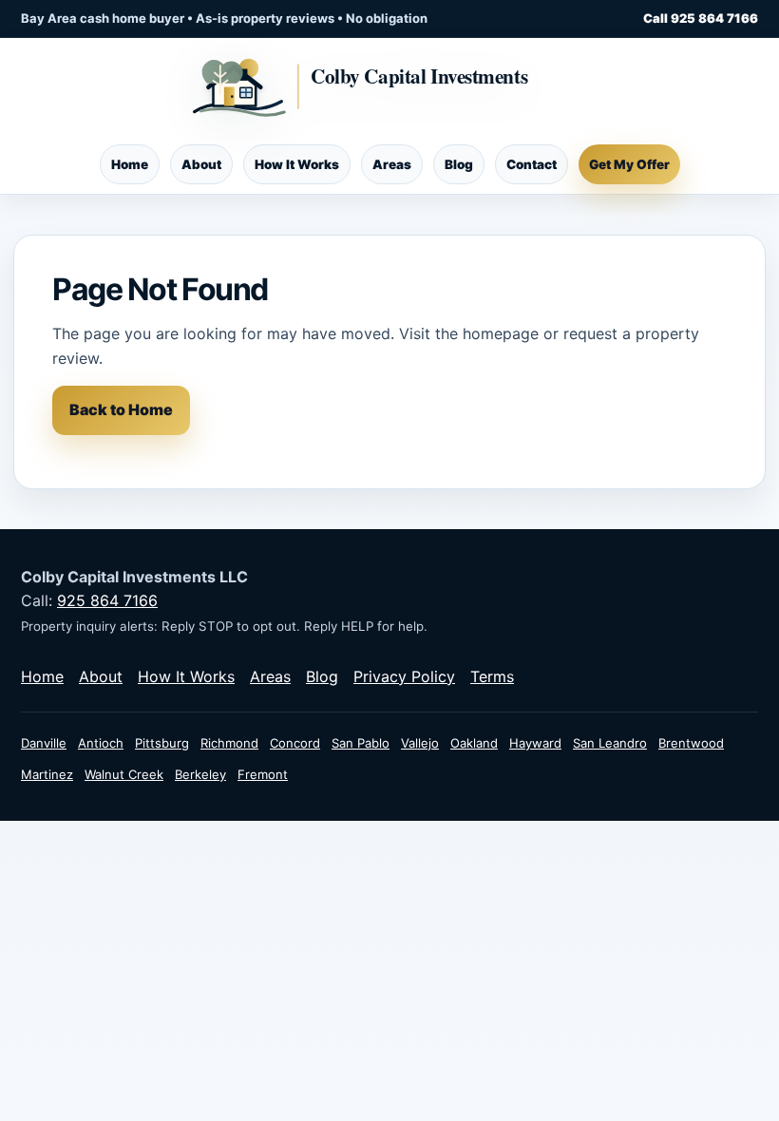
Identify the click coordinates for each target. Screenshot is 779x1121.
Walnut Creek (124, 774)
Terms (492, 676)
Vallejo (420, 742)
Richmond (229, 742)
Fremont (263, 774)
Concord (295, 742)
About (201, 164)
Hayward (535, 742)
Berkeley (200, 774)
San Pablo (361, 742)
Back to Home (121, 409)
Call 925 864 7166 (700, 18)
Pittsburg (162, 742)
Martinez (47, 774)
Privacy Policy (404, 676)
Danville (43, 742)
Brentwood (691, 742)
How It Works (297, 164)
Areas (391, 164)
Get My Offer (629, 164)
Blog (459, 164)
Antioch (101, 742)
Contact (531, 164)
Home (129, 164)
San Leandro (610, 742)
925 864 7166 (107, 600)
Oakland (474, 742)
